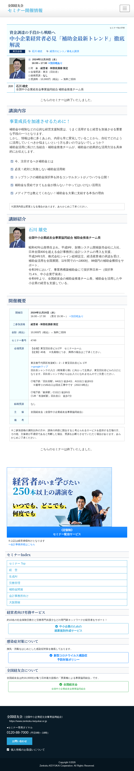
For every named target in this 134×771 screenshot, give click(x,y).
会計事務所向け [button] (19, 595)
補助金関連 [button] (16, 589)
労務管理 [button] (14, 582)
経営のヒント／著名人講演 (64, 51)
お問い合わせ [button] (19, 741)
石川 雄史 (37, 51)
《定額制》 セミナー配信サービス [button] (67, 532)
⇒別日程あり (55, 63)
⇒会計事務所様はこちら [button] (21, 544)
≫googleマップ (39, 366)
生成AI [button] (13, 576)
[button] (68, 628)
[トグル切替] (125, 8)
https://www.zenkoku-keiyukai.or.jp (28, 721)
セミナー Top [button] (17, 563)
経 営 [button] (13, 570)
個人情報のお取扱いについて (28, 749)
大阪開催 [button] (14, 602)
